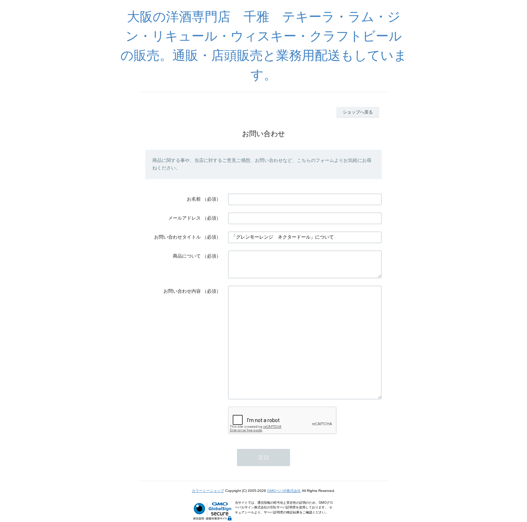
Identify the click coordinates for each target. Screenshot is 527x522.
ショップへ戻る (358, 112)
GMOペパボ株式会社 (284, 491)
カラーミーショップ (208, 491)
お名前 (194, 199)
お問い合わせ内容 (182, 291)
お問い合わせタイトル (177, 237)
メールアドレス (184, 218)
